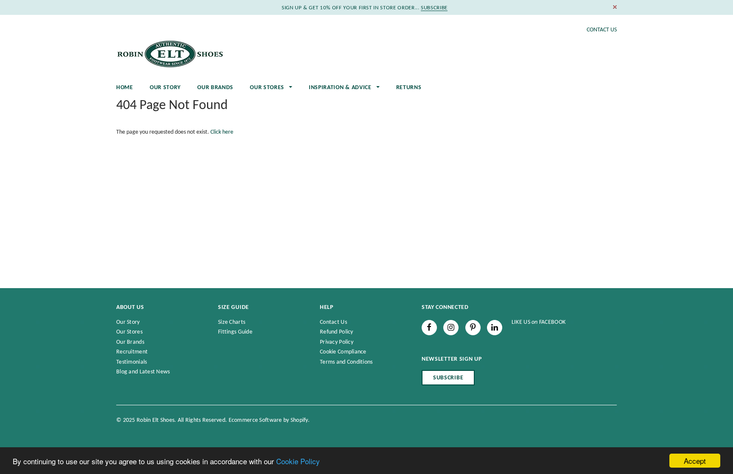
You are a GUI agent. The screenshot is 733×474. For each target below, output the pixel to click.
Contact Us (602, 30)
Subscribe (448, 378)
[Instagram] (451, 327)
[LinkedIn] (494, 327)
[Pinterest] (473, 327)
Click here (221, 132)
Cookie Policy (298, 461)
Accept (695, 460)
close (615, 7)
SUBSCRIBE (434, 8)
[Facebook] (429, 327)
